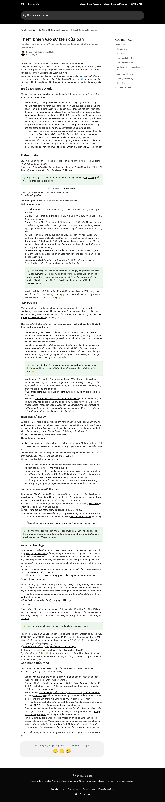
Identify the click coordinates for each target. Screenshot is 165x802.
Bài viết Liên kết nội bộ (67, 428)
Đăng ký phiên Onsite (36, 554)
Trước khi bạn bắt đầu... (125, 40)
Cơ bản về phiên (123, 49)
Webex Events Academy (90, 4)
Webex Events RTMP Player (67, 335)
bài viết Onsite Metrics (74, 727)
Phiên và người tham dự (58, 30)
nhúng (74, 345)
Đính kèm (121, 83)
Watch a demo (74, 789)
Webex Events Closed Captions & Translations (57, 399)
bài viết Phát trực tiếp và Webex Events (47, 705)
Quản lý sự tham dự (125, 79)
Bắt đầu (42, 30)
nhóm (31, 137)
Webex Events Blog (106, 789)
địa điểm (50, 216)
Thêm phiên (120, 45)
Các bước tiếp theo (123, 87)
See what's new (57, 789)
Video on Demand (35, 408)
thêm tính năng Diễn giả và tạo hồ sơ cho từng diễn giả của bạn (69, 693)
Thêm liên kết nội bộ (125, 58)
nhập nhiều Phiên (93, 657)
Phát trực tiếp (122, 53)
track (85, 229)
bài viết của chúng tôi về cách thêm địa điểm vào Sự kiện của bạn (70, 147)
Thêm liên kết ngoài (125, 62)
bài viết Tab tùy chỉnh (80, 517)
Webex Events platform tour (116, 4)
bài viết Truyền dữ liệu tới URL (59, 477)
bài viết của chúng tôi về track (72, 125)
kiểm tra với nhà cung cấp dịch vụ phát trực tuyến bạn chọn (67, 365)
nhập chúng (90, 178)
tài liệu (38, 425)
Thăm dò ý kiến (28, 507)
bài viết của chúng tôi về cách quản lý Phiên (50, 677)
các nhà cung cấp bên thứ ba (60, 411)
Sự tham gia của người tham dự (128, 68)
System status (89, 789)
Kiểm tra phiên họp (125, 74)
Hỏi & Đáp (94, 504)
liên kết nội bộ (40, 696)
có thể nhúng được (56, 468)
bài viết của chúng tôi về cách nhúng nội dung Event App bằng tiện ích (63, 683)
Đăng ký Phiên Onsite (62, 134)
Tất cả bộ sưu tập (28, 30)
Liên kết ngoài (27, 443)
